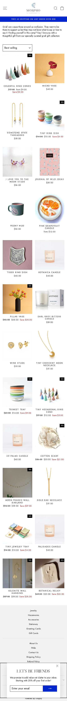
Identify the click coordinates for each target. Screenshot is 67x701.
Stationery (33, 624)
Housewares (33, 615)
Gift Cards (33, 633)
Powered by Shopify (33, 698)
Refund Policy (33, 661)
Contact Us (33, 652)
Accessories (33, 619)
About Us (33, 643)
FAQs (33, 647)
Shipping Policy (33, 656)
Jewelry (33, 610)
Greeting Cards (33, 628)
